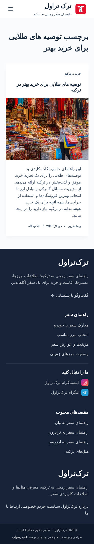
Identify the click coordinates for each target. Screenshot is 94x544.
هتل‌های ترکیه (77, 451)
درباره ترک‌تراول (74, 506)
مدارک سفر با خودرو (71, 324)
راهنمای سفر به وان (71, 422)
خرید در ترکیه (72, 73)
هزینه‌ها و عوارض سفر (69, 344)
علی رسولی (19, 537)
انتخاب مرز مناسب (72, 334)
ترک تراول (58, 6)
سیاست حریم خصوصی (40, 506)
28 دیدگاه (34, 226)
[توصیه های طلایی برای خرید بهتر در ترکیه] (47, 129)
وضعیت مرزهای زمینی (69, 353)
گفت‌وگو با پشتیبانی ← (69, 295)
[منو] (10, 9)
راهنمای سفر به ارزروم (68, 441)
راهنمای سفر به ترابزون (68, 432)
